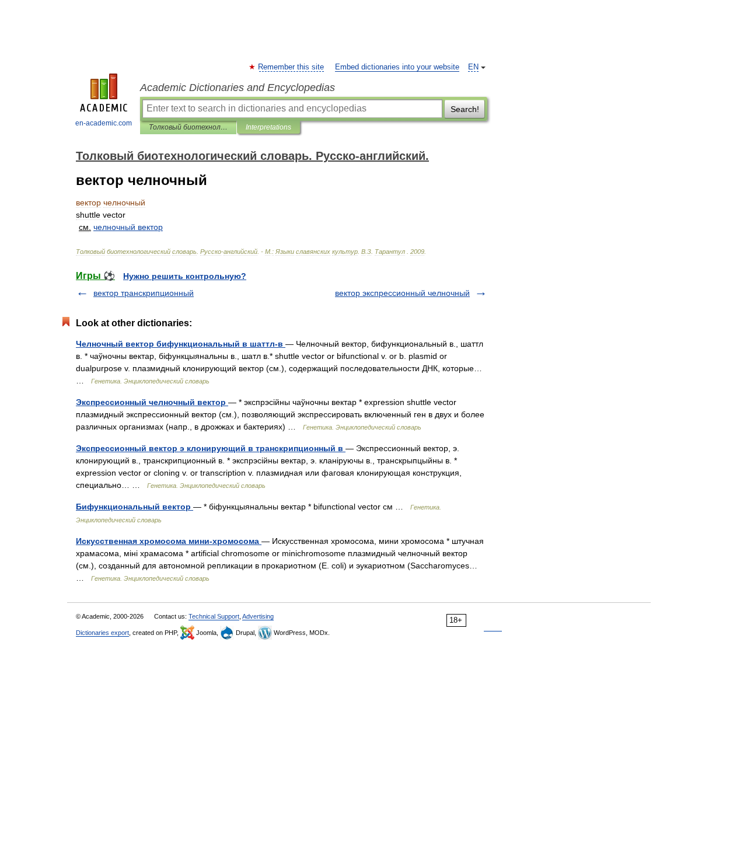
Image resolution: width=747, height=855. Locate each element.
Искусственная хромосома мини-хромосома (168, 541)
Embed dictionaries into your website (397, 67)
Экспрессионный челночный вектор (152, 402)
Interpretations (268, 127)
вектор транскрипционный (143, 293)
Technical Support (214, 616)
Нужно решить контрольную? (184, 276)
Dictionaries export (102, 632)
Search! (465, 109)
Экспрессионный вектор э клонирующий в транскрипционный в (210, 448)
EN (473, 67)
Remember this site (291, 67)
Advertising (258, 616)
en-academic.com (103, 123)
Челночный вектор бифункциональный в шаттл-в (180, 343)
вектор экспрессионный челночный (402, 293)
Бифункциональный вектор (134, 506)
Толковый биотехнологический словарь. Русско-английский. (188, 127)
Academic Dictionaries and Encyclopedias (237, 87)
